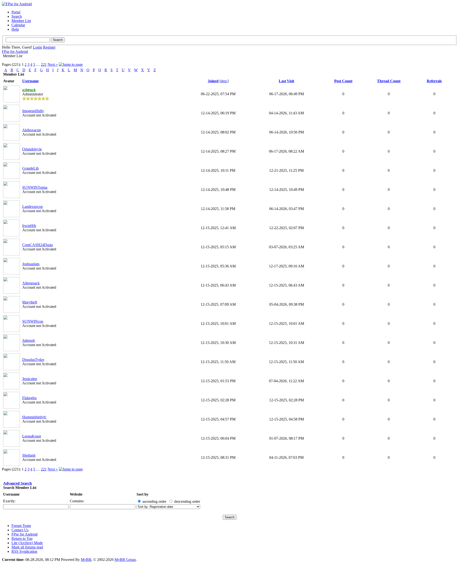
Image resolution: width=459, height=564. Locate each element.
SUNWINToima (34, 187)
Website (76, 494)
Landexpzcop (32, 207)
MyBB (86, 560)
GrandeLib (30, 168)
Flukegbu (29, 398)
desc (224, 81)
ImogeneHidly (33, 111)
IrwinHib (29, 226)
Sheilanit (28, 455)
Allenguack (31, 283)
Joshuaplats (30, 264)
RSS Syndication (24, 551)
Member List (21, 21)
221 (44, 64)
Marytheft (29, 302)
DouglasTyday (33, 360)
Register (49, 47)
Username (11, 494)
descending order (187, 501)
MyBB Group (125, 560)
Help (15, 29)
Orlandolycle (32, 149)
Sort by (142, 494)
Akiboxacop (31, 130)
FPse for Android (15, 52)
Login (37, 47)
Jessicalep (29, 379)
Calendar (18, 25)
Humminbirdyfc (34, 417)
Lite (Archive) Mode (27, 543)
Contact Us (19, 530)
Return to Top (22, 538)
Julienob (28, 340)
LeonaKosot (31, 436)
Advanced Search (17, 483)
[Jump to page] (71, 64)
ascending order (154, 501)
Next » (53, 64)
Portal (15, 12)
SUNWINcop (32, 321)
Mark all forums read (27, 547)
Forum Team (21, 526)
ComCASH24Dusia (37, 245)
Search (16, 16)
